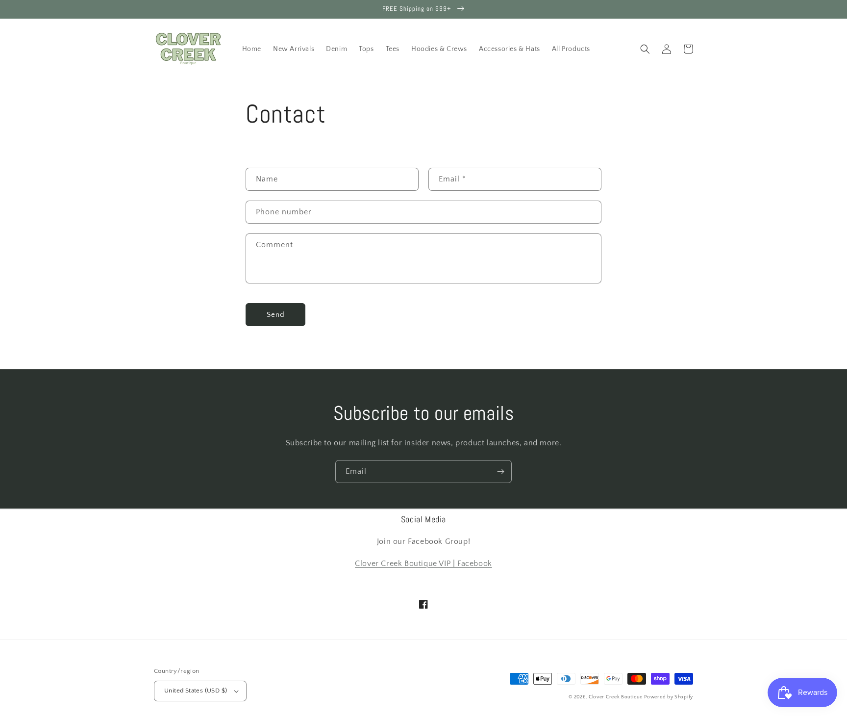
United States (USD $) (195, 690)
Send (276, 314)
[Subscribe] (500, 471)
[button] (645, 49)
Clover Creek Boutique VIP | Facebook (423, 563)
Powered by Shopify (668, 697)
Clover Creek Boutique (616, 697)
